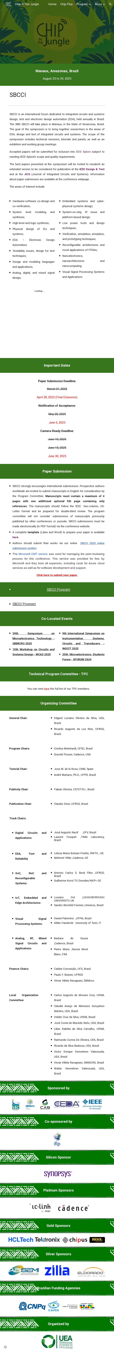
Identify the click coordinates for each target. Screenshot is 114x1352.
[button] (110, 4)
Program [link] (82, 4)
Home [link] (52, 4)
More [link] (98, 4)
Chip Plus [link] (66, 4)
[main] (57, 74)
